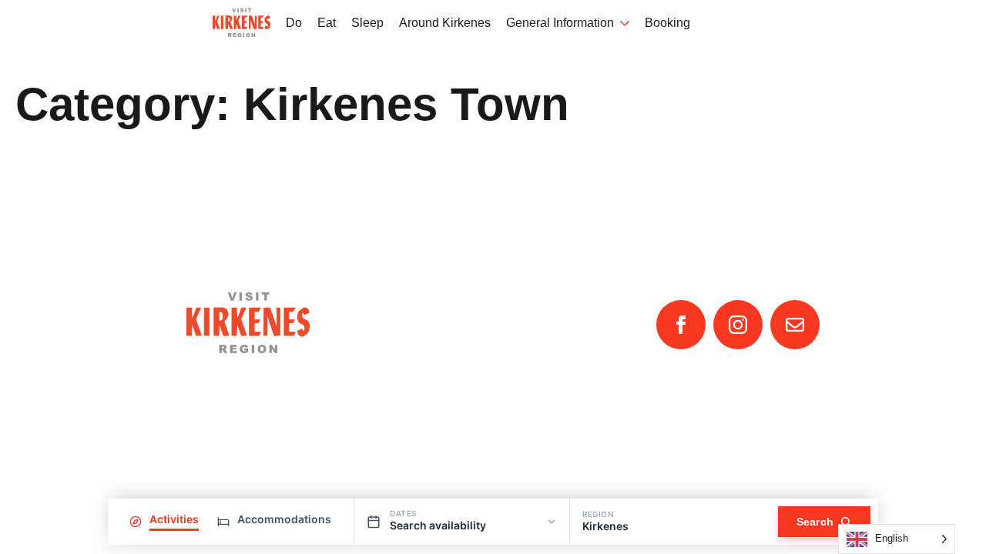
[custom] (795, 324)
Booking (667, 23)
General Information (560, 23)
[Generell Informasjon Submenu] (621, 24)
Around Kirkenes (445, 23)
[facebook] (681, 324)
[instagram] (738, 324)
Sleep (367, 23)
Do (294, 23)
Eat (326, 23)
